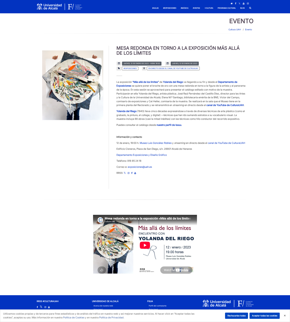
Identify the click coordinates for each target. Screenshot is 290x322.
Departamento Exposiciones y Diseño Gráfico (141, 154)
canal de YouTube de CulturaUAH (226, 142)
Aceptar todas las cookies (264, 315)
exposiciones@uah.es (140, 166)
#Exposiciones (169, 8)
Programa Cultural (227, 8)
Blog (242, 8)
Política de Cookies (73, 317)
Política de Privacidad (111, 317)
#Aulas (155, 8)
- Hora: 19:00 (142, 63)
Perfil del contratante (157, 306)
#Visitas (196, 8)
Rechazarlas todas (236, 315)
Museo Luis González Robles (156, 142)
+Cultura (209, 8)
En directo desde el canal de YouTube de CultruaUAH (173, 68)
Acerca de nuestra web (103, 306)
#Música (184, 8)
